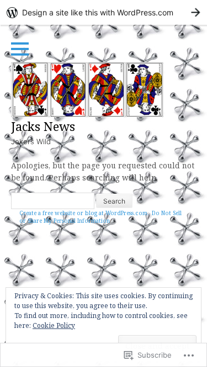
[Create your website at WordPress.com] (103, 12)
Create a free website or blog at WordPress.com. (84, 213)
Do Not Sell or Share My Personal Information (100, 216)
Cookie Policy (54, 325)
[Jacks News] (87, 89)
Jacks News (43, 126)
